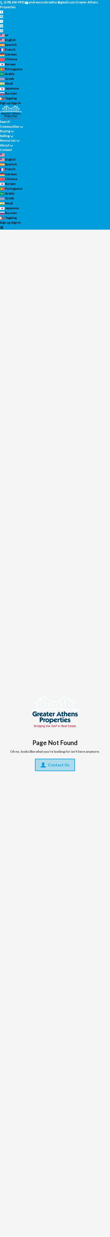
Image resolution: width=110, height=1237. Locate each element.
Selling (5, 136)
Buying (5, 131)
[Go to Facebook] (1, 11)
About (4, 145)
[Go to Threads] (1, 30)
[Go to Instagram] (1, 16)
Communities (9, 126)
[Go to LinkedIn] (1, 25)
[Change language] (4, 35)
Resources (8, 140)
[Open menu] (1, 227)
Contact (6, 150)
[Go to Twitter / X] (1, 21)
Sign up (5, 103)
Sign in (16, 103)
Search (5, 121)
